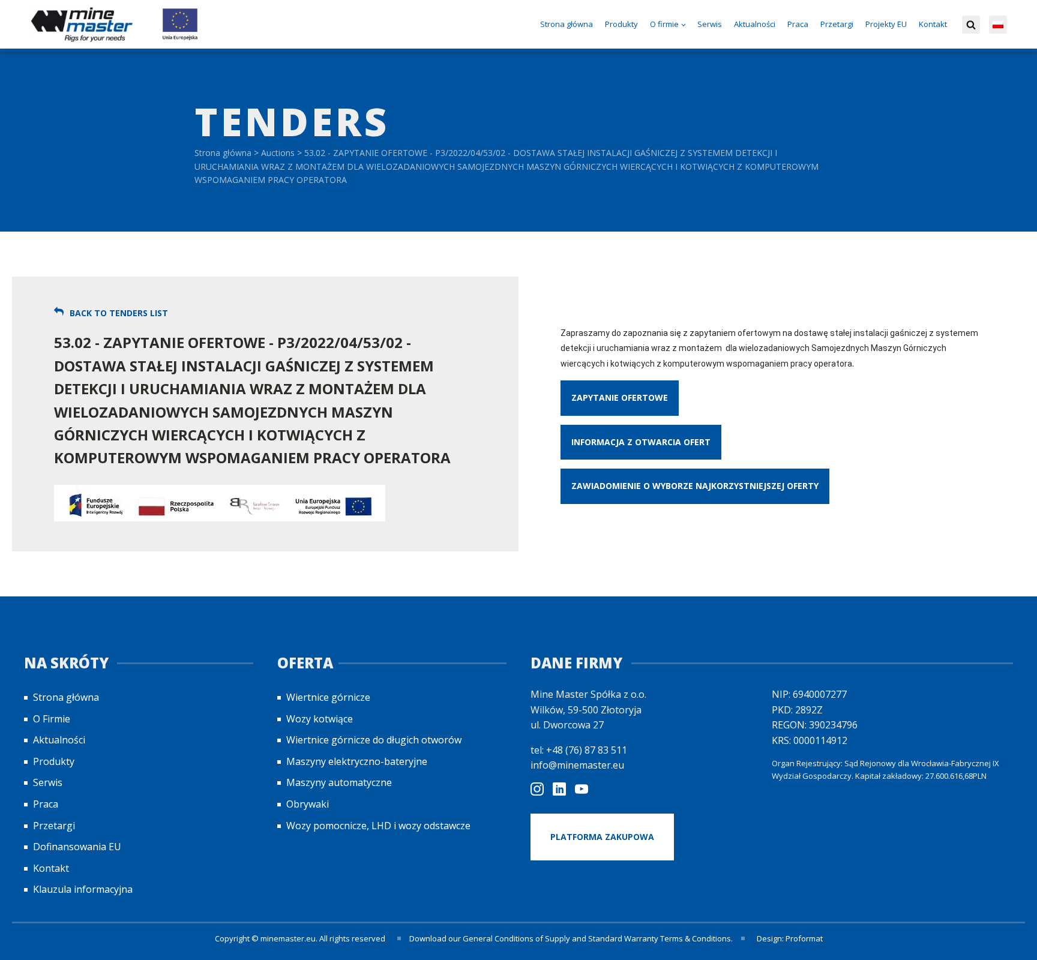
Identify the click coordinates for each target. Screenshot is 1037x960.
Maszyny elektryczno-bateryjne (356, 761)
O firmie (664, 24)
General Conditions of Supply (516, 938)
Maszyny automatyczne (339, 782)
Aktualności (754, 24)
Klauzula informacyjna (83, 889)
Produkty (621, 24)
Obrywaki (307, 804)
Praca (797, 24)
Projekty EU (886, 24)
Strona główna (566, 24)
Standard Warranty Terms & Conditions (659, 938)
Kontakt (933, 24)
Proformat (804, 938)
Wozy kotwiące (319, 718)
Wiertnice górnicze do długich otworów (373, 739)
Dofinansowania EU (77, 846)
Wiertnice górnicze (328, 697)
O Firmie (51, 718)
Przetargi (836, 24)
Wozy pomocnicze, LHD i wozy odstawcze (378, 825)
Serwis (709, 24)
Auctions (278, 152)
